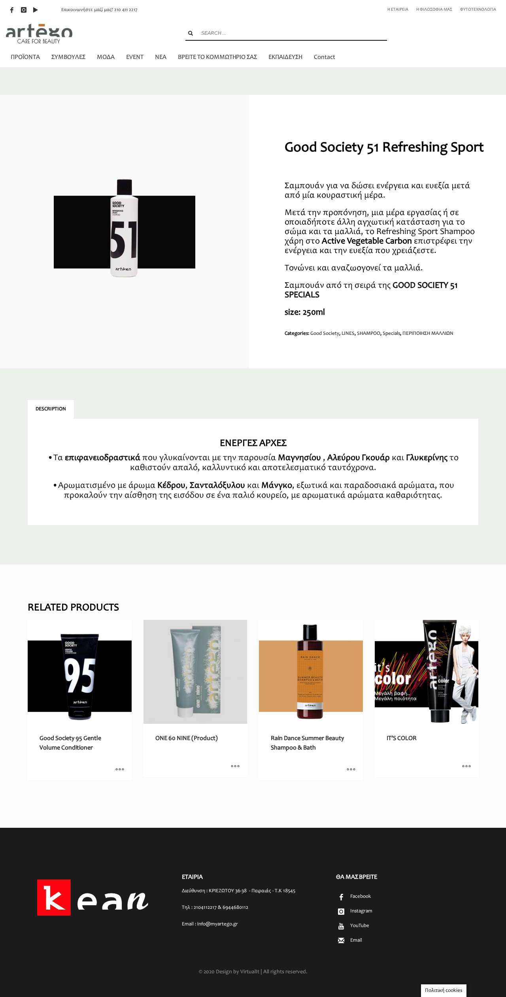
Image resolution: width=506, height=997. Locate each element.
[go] (190, 33)
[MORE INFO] (120, 770)
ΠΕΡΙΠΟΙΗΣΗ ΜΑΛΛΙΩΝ (427, 333)
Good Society (324, 333)
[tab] (51, 409)
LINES (348, 333)
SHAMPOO (368, 333)
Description (51, 409)
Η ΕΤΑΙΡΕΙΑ (397, 10)
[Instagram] (24, 10)
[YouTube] (36, 10)
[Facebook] (12, 10)
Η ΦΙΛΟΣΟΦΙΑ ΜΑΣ (434, 10)
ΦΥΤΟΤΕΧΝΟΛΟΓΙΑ (478, 10)
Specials (391, 333)
